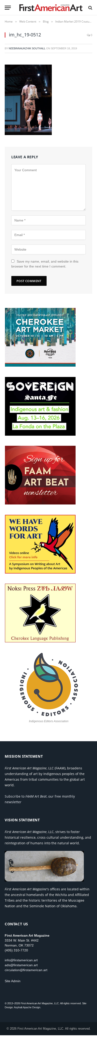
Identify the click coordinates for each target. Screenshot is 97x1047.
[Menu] (8, 7)
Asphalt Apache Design (27, 1007)
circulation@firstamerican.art (26, 970)
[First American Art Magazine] (51, 7)
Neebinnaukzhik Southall (27, 48)
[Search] (89, 7)
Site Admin (12, 981)
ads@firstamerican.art (21, 965)
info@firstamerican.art (21, 960)
